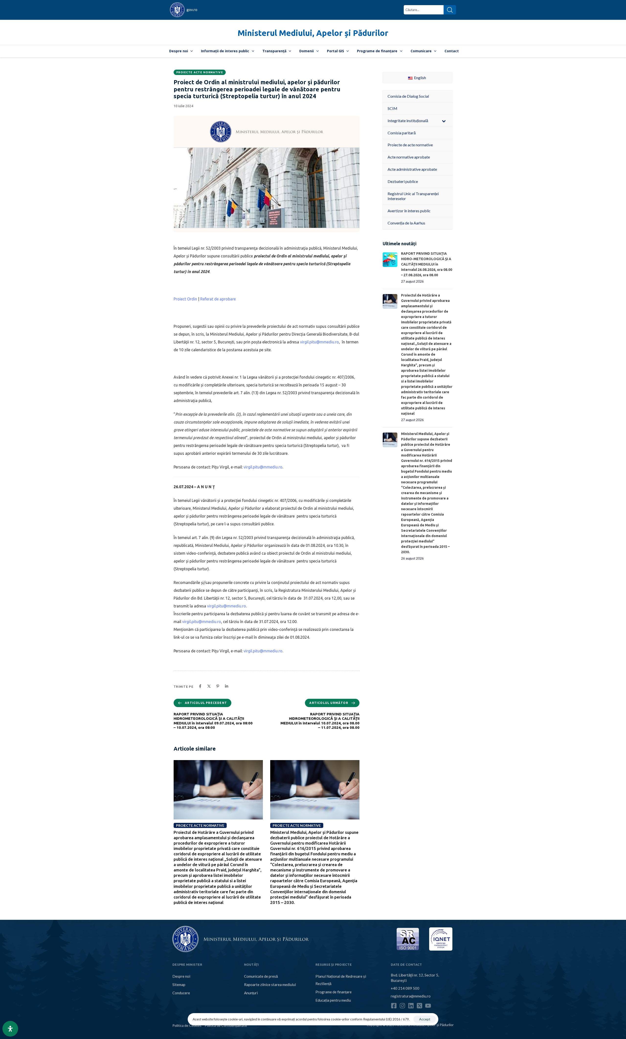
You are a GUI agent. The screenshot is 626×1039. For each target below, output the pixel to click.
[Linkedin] (411, 1006)
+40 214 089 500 (405, 988)
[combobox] (424, 9)
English (419, 77)
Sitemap (178, 984)
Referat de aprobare (218, 299)
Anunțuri (251, 993)
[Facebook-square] (394, 1006)
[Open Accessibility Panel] (10, 1029)
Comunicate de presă (261, 976)
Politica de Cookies (186, 1025)
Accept (424, 1019)
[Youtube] (428, 1006)
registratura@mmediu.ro (411, 996)
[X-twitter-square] (419, 1006)
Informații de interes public (225, 51)
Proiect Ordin (185, 299)
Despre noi (178, 51)
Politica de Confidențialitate (226, 1025)
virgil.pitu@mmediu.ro (319, 342)
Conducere (181, 993)
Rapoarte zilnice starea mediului (270, 984)
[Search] (450, 9)
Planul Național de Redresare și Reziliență (340, 980)
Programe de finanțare (377, 51)
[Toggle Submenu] (443, 121)
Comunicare (421, 51)
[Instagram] (402, 1006)
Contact (452, 51)
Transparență (274, 51)
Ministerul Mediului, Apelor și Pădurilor (313, 32)
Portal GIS (335, 51)
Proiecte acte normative (199, 72)
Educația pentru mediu (333, 1000)
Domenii (306, 51)
